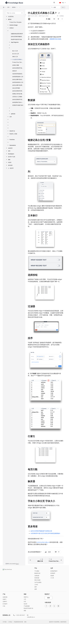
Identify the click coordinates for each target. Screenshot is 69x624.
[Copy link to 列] (33, 171)
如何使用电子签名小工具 (17, 102)
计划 (4, 606)
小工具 (52, 577)
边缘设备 (5, 597)
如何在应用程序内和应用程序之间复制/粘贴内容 (17, 91)
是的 (49, 552)
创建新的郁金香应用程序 (17, 33)
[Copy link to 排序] (35, 338)
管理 (9, 151)
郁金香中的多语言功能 (16, 39)
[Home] (14, 3)
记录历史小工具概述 (17, 96)
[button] (58, 7)
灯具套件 (5, 604)
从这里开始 (10, 16)
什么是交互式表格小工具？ (17, 59)
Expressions (13, 145)
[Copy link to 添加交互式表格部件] (52, 44)
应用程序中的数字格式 (17, 105)
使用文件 (14, 71)
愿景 (35, 589)
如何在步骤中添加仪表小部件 (17, 79)
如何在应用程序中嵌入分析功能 (17, 68)
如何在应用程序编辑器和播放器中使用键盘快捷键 (17, 36)
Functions (12, 139)
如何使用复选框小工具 (17, 76)
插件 (35, 587)
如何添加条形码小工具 (17, 82)
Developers (11, 154)
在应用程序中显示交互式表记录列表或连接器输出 (45, 533)
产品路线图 (27, 606)
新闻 (25, 621)
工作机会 (10, 621)
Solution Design (14, 25)
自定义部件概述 (16, 88)
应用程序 (52, 573)
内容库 (9, 162)
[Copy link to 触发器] (37, 481)
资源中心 (26, 597)
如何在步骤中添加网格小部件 (17, 85)
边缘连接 (36, 575)
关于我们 (5, 621)
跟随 (49, 19)
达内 (11, 116)
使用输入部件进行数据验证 (17, 93)
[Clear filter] (22, 13)
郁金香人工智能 (13, 133)
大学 (25, 599)
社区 (25, 601)
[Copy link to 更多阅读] (40, 526)
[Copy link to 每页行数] (40, 469)
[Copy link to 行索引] (37, 436)
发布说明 (10, 165)
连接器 (52, 575)
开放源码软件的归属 (18, 621)
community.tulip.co (43, 542)
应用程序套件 (53, 571)
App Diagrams (15, 42)
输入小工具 (15, 51)
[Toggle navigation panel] (25, 15)
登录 (48, 597)
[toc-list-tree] (54, 19)
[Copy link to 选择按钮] (40, 275)
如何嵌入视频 (15, 65)
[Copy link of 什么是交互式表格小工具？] (59, 13)
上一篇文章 (10, 168)
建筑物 (13, 7)
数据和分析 (37, 573)
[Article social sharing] (58, 19)
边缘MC (5, 601)
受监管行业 (12, 131)
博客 (25, 610)
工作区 (36, 584)
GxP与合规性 (37, 582)
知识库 (25, 604)
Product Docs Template (15, 22)
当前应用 (10, 148)
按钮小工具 (15, 56)
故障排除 (13, 113)
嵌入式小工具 (15, 53)
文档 (8, 7)
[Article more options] (62, 19)
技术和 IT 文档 (11, 156)
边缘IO (4, 599)
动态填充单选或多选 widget (17, 73)
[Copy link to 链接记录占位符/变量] (53, 140)
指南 (9, 159)
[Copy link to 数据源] (37, 100)
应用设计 (12, 28)
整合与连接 (37, 580)
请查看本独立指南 (55, 39)
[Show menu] (54, 2)
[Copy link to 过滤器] (37, 306)
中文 (63, 2)
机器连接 (36, 577)
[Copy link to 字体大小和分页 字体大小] (57, 501)
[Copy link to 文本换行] (40, 215)
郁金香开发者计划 (28, 608)
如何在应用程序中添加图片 (17, 99)
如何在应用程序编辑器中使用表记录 (41, 531)
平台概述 (36, 571)
